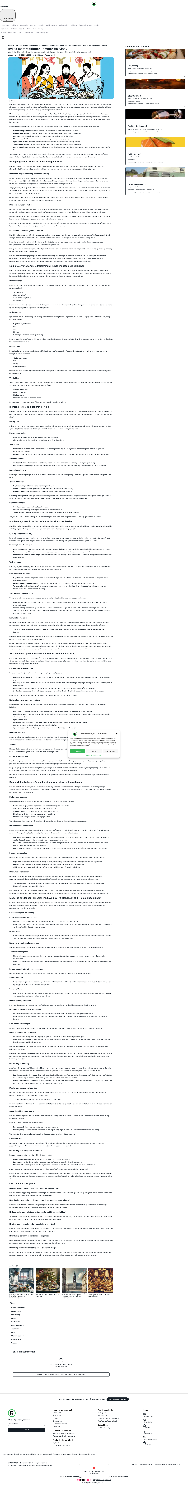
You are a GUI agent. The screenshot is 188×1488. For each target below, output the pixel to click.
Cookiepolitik (89, 755)
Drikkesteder (131, 129)
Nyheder (56, 1443)
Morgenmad (131, 187)
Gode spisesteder (17, 1325)
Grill (143, 68)
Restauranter (44, 45)
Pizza (151, 68)
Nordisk (140, 98)
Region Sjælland (137, 132)
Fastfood (139, 68)
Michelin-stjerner (17, 1336)
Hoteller (160, 129)
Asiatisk (130, 157)
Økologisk (149, 98)
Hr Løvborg (133, 66)
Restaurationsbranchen (58, 45)
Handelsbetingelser (146, 1464)
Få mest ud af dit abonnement (108, 1418)
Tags (12, 1303)
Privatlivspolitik (97, 755)
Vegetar (14, 1343)
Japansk (135, 157)
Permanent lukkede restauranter (64, 1436)
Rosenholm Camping (137, 184)
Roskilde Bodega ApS (137, 126)
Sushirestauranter (75, 45)
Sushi (139, 157)
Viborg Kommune (148, 73)
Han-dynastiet (19, 181)
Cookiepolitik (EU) (174, 1464)
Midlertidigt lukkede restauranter (64, 1433)
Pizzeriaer (143, 71)
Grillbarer (137, 71)
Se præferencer (110, 751)
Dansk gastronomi (18, 1308)
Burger (129, 68)
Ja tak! (26, 1429)
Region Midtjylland (138, 73)
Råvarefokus (16, 1339)
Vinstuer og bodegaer (140, 129)
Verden (104, 45)
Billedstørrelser (103, 1415)
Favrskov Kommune (149, 103)
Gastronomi (15, 1322)
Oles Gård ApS (134, 96)
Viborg (155, 73)
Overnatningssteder (152, 129)
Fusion (13, 1318)
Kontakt (134, 1464)
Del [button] (12, 101)
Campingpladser (150, 189)
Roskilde (156, 132)
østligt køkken (85, 273)
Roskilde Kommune (148, 132)
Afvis (94, 751)
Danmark (130, 73)
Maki (13, 1332)
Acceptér (78, 751)
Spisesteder (131, 71)
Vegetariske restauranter (91, 45)
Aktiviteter (56, 1426)
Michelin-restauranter (31, 45)
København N (161, 162)
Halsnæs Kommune (150, 192)
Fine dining (15, 1315)
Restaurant (4, 6)
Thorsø (157, 103)
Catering (137, 101)
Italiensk (147, 68)
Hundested (159, 192)
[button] (117, 734)
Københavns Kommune (151, 162)
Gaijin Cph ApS (134, 154)
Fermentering (16, 1311)
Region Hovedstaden (138, 162)
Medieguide (102, 1413)
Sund (136, 187)
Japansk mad (13, 45)
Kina (20, 45)
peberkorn (46, 982)
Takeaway (149, 71)
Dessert (134, 68)
